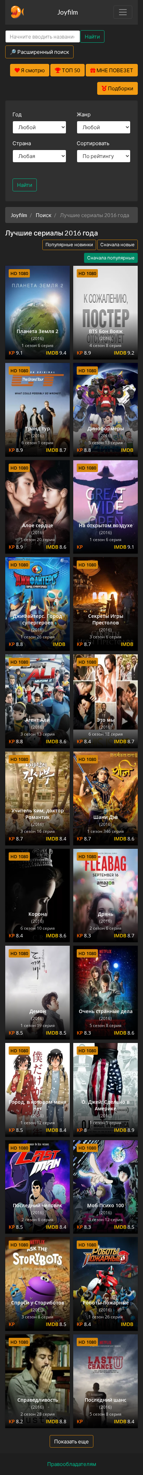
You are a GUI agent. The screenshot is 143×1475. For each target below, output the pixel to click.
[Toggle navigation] (122, 12)
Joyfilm (67, 12)
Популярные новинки (69, 244)
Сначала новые (117, 244)
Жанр (84, 114)
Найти (92, 36)
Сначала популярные (111, 257)
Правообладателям (71, 1464)
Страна (21, 143)
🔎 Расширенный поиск (39, 52)
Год (17, 114)
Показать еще (71, 1441)
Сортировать (93, 143)
